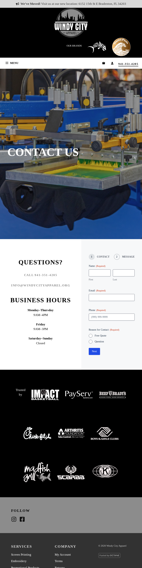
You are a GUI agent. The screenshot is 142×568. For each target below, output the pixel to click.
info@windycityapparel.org (40, 285)
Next (94, 351)
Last (115, 279)
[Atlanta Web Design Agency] (114, 556)
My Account (63, 554)
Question (99, 341)
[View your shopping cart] (103, 63)
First (91, 279)
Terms (59, 561)
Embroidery (19, 561)
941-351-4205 (128, 63)
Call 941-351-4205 (40, 275)
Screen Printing (21, 554)
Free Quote (100, 335)
